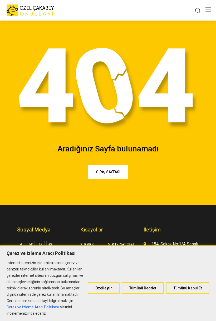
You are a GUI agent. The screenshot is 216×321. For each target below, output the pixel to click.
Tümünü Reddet (142, 288)
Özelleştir (103, 288)
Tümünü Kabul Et (188, 288)
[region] (108, 283)
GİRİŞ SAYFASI (108, 172)
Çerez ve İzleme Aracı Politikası (33, 307)
